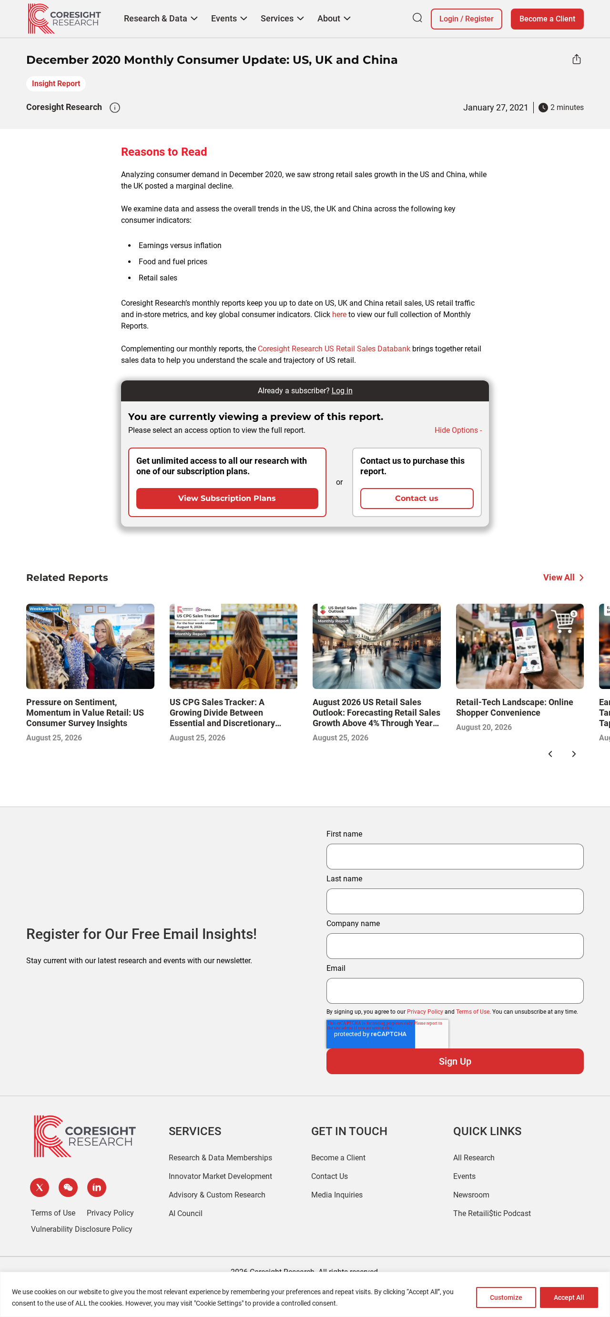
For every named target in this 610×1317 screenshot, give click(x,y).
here (339, 314)
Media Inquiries (337, 1194)
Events (464, 1176)
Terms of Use (472, 1011)
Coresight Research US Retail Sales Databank (334, 348)
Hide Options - (458, 430)
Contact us (416, 498)
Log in (342, 390)
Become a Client (547, 18)
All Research (474, 1157)
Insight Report (56, 83)
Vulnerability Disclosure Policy (81, 1229)
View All (559, 577)
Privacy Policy (425, 1011)
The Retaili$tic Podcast (492, 1213)
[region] (305, 1294)
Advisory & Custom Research (217, 1194)
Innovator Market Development (220, 1176)
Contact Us (329, 1176)
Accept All (569, 1297)
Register (479, 18)
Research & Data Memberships (220, 1157)
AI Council (186, 1213)
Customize (506, 1297)
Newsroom (471, 1194)
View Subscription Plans (227, 498)
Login (448, 18)
